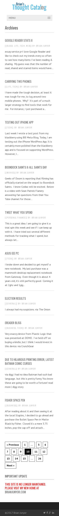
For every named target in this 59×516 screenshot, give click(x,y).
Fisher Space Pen (15, 400)
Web (28, 45)
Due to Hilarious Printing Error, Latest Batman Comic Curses (29, 361)
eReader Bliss (13, 323)
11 (35, 451)
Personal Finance (16, 217)
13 (8, 458)
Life (16, 45)
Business (11, 328)
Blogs (10, 45)
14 (16, 458)
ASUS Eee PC (12, 253)
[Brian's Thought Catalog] (29, 8)
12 (43, 451)
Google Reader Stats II (18, 40)
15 (24, 458)
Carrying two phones (18, 81)
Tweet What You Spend (18, 212)
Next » (10, 465)
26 (39, 458)
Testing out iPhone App (19, 122)
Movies (10, 172)
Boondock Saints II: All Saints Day (26, 167)
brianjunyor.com (15, 492)
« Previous (13, 444)
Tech (22, 45)
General (11, 303)
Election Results (15, 298)
